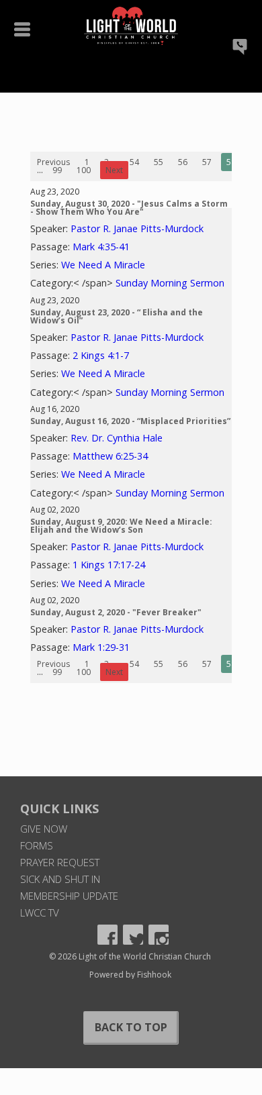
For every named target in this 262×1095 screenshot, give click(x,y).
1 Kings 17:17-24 (109, 564)
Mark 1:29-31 (101, 647)
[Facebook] (107, 935)
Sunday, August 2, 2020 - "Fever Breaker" (116, 612)
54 (134, 162)
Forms (36, 845)
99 (57, 170)
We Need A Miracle (103, 264)
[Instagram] (158, 935)
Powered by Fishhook (130, 974)
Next (114, 170)
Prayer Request (59, 862)
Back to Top (131, 1027)
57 (207, 162)
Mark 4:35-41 (101, 246)
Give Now (43, 828)
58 (231, 162)
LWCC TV (39, 912)
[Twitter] (133, 935)
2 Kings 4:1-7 (101, 355)
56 (182, 162)
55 (158, 162)
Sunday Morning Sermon (170, 282)
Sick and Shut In (60, 879)
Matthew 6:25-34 (110, 456)
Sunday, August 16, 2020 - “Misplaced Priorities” (130, 421)
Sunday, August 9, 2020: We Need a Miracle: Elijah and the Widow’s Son (121, 525)
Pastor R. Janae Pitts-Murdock (137, 228)
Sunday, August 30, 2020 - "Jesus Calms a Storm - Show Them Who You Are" (129, 207)
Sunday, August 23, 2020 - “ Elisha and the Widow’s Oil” (116, 316)
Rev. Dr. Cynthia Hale (117, 437)
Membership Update (69, 895)
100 (84, 170)
